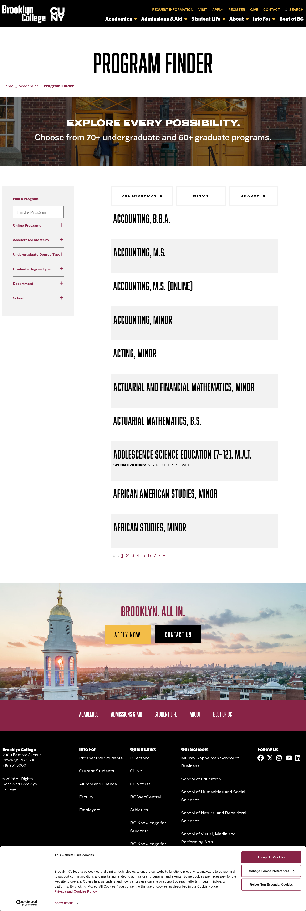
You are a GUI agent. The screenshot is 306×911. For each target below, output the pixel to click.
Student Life (205, 19)
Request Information (172, 9)
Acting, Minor (135, 353)
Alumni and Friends (98, 783)
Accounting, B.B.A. (141, 218)
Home (8, 86)
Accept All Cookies (271, 857)
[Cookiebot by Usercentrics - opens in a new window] (27, 903)
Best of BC (291, 19)
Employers (89, 809)
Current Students (96, 770)
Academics (118, 19)
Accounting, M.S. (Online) (153, 286)
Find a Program (26, 199)
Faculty (86, 796)
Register (236, 9)
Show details (64, 903)
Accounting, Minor (142, 319)
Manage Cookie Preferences (269, 871)
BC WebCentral (145, 796)
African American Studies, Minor (165, 493)
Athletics (139, 809)
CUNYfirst (140, 783)
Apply (217, 9)
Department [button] (23, 283)
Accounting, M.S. (139, 252)
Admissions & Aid (161, 19)
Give (254, 9)
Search (296, 9)
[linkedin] (298, 758)
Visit (202, 9)
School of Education (201, 779)
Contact (271, 9)
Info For (261, 19)
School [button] (18, 298)
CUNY (136, 770)
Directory (139, 758)
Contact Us (178, 634)
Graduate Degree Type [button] (32, 269)
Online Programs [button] (27, 225)
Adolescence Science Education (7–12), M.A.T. (182, 454)
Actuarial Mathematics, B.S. (157, 420)
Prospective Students (101, 758)
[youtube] (289, 758)
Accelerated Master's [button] (31, 240)
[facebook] (260, 758)
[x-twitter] (270, 758)
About (236, 19)
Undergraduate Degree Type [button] (36, 254)
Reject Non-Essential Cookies (271, 884)
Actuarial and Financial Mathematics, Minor (184, 387)
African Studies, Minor (149, 527)
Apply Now (127, 634)
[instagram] (279, 758)
